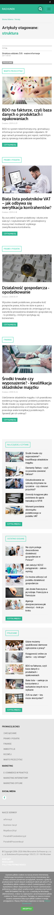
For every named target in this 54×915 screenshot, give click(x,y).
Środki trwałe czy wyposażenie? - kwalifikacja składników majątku (27, 383)
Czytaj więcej (10, 145)
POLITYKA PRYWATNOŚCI (14, 865)
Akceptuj (27, 909)
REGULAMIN (7, 862)
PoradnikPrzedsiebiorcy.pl (14, 836)
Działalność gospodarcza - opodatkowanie (25, 289)
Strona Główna (7, 19)
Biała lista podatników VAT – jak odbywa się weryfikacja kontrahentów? (26, 203)
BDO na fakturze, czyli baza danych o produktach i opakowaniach (27, 114)
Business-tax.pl (10, 825)
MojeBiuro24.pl (9, 830)
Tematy (17, 19)
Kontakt (6, 859)
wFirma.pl (7, 819)
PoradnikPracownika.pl (13, 842)
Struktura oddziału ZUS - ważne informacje (21, 53)
